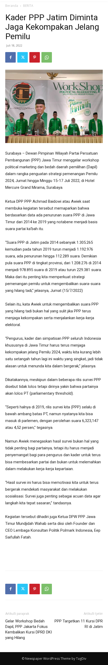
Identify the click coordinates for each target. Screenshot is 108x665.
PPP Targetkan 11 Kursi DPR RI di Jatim (79, 624)
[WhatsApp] (46, 57)
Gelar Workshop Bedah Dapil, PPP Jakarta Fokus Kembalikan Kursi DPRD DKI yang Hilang (28, 629)
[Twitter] (22, 57)
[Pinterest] (34, 57)
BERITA (28, 5)
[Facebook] (10, 57)
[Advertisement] (54, 554)
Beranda (11, 5)
